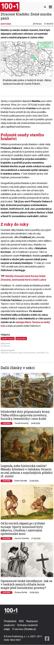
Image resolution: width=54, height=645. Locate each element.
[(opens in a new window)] (47, 630)
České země (7, 338)
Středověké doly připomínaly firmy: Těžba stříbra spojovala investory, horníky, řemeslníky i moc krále (25, 415)
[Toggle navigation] (50, 7)
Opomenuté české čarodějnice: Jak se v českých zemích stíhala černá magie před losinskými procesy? (26, 584)
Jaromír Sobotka (21, 538)
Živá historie (5, 346)
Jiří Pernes (37, 24)
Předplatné (10, 621)
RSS (21, 621)
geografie (21, 338)
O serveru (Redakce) (24, 629)
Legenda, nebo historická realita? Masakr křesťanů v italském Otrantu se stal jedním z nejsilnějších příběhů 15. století (26, 471)
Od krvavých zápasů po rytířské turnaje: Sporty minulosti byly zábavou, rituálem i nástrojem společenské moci (23, 529)
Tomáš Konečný (21, 423)
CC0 (46, 353)
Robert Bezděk (20, 481)
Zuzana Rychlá (20, 592)
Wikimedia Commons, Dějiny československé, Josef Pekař (23, 353)
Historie (6, 423)
